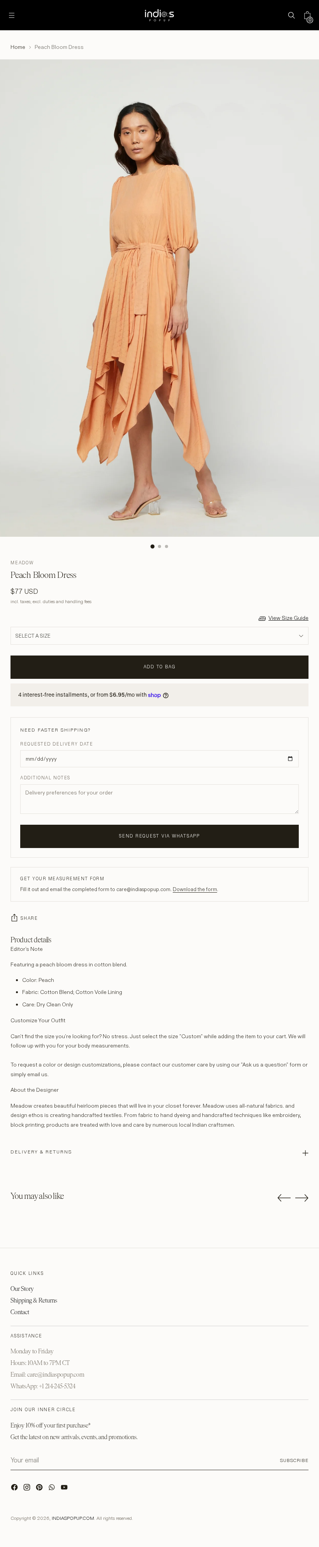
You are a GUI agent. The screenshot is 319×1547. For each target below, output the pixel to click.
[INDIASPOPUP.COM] (159, 15)
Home (18, 46)
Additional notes (45, 777)
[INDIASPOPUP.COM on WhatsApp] (52, 1489)
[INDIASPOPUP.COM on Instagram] (27, 1489)
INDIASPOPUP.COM (73, 1518)
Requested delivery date (56, 744)
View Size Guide (288, 617)
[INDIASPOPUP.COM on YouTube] (65, 1489)
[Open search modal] (291, 15)
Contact (20, 1312)
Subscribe (294, 1460)
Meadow (22, 562)
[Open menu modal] (12, 15)
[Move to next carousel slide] (301, 1197)
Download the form (195, 889)
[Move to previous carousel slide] (284, 1198)
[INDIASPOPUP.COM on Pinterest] (40, 1489)
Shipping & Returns (34, 1300)
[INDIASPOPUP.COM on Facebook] (15, 1489)
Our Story (22, 1288)
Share (29, 918)
